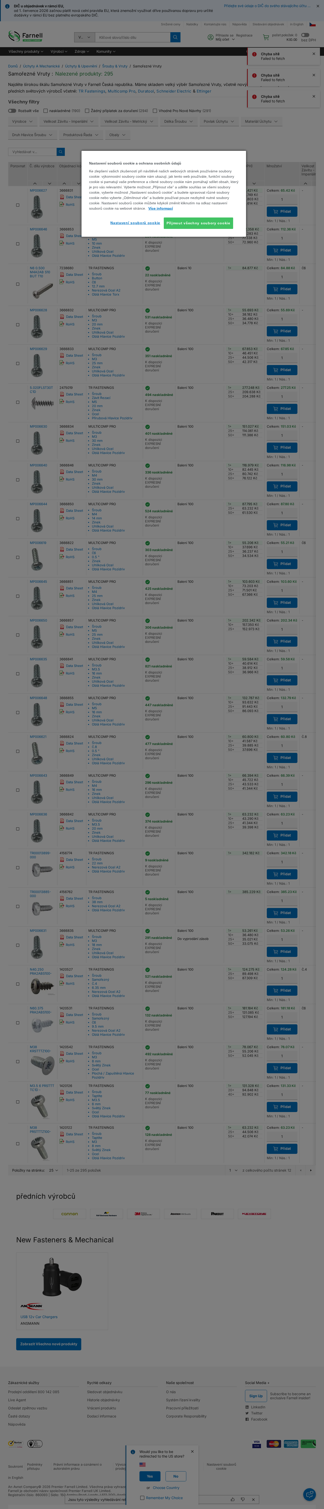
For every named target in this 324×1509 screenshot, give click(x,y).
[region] (164, 194)
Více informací (160, 208)
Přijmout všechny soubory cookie (198, 223)
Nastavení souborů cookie (135, 223)
